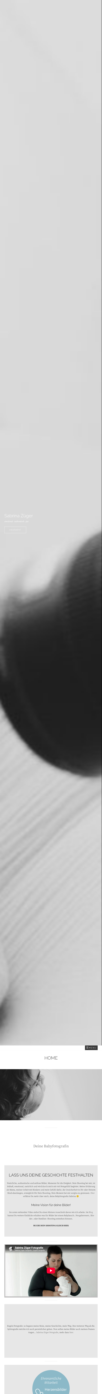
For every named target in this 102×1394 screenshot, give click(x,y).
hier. (72, 1332)
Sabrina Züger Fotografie (47, 1332)
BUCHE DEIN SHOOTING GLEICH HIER (51, 1225)
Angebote (17, 531)
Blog (91, 1212)
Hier (93, 1193)
